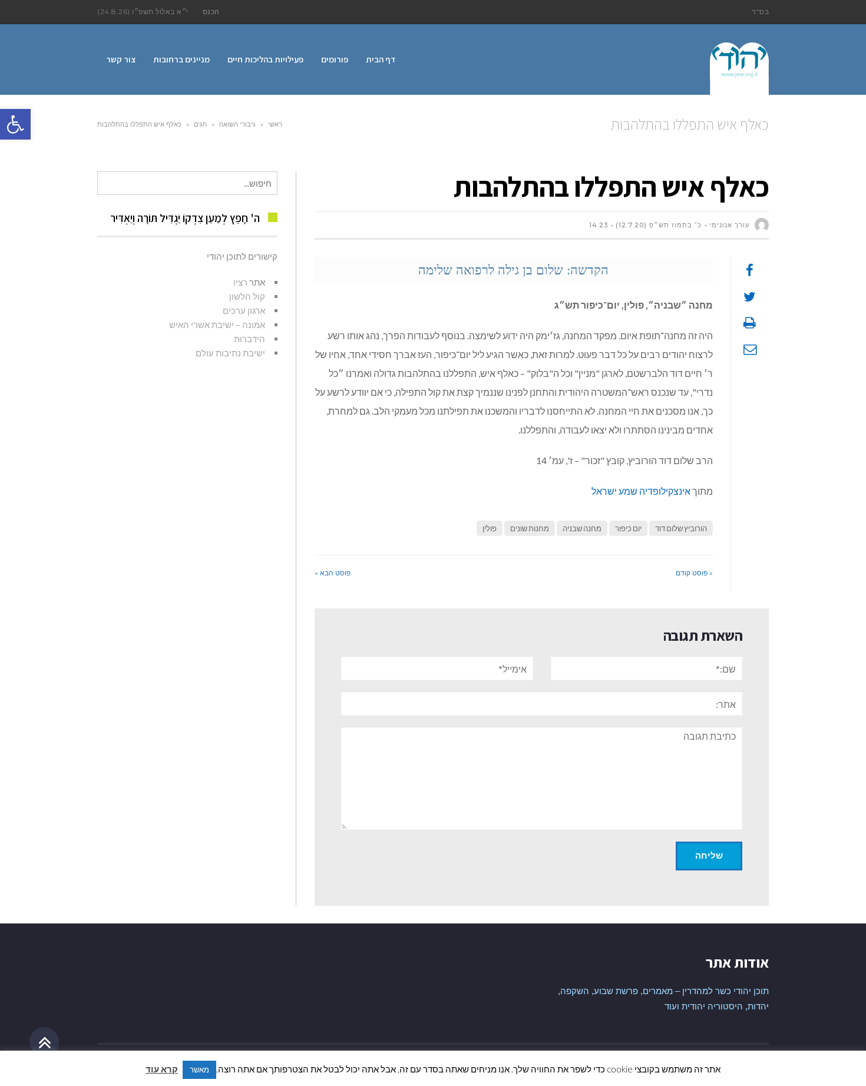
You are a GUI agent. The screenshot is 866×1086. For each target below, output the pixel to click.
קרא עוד (162, 1069)
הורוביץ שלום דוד (681, 528)
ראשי (275, 124)
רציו (240, 282)
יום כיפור (628, 528)
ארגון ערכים (244, 310)
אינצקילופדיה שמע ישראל (641, 490)
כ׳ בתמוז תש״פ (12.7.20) (659, 225)
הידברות (249, 338)
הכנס (211, 11)
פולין (489, 528)
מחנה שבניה (582, 528)
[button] (15, 124)
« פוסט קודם (694, 572)
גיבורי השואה (237, 124)
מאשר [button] (199, 1069)
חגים (200, 124)
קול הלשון (247, 296)
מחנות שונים (529, 528)
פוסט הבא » (333, 572)
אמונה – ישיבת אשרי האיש (217, 324)
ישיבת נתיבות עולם (230, 352)
